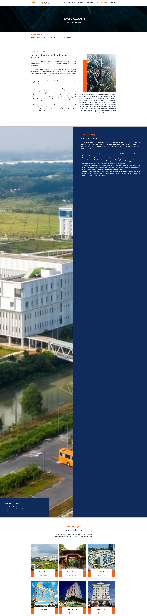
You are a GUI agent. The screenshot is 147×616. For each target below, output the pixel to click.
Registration (90, 2)
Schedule (80, 2)
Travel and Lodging (101, 2)
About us (113, 2)
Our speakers (71, 2)
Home (63, 2)
